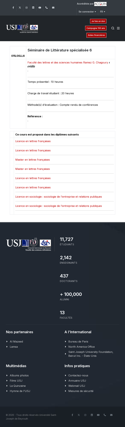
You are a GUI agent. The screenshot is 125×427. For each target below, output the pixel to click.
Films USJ (16, 380)
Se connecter (86, 11)
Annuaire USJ (77, 380)
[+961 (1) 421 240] (46, 7)
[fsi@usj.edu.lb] (53, 7)
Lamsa (14, 346)
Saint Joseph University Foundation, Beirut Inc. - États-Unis (90, 353)
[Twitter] (20, 7)
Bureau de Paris (78, 341)
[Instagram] (26, 7)
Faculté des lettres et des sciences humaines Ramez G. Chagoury (68, 62)
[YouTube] (40, 7)
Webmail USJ (76, 385)
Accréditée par (85, 3)
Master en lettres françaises (32, 159)
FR (101, 11)
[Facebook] (13, 7)
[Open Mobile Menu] (118, 28)
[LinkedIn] (33, 7)
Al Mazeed (16, 341)
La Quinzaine (18, 385)
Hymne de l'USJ (20, 391)
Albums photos (19, 375)
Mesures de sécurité (80, 391)
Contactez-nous (78, 375)
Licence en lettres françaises (33, 141)
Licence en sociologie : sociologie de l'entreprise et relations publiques (58, 196)
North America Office (81, 346)
